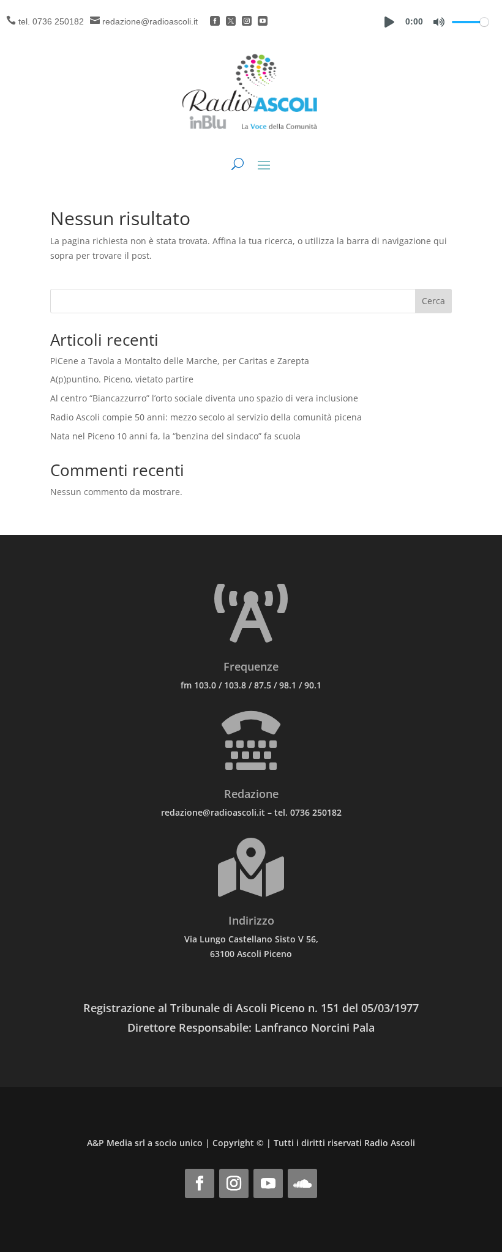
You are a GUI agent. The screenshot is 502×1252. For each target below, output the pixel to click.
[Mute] (439, 22)
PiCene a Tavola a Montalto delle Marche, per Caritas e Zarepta (179, 361)
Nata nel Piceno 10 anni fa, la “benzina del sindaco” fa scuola (175, 436)
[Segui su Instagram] (234, 1183)
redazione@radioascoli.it (150, 21)
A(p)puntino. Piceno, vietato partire (121, 379)
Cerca (433, 301)
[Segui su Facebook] (199, 1183)
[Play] (389, 22)
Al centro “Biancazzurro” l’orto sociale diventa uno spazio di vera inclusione (204, 398)
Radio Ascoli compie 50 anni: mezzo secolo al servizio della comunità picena (206, 417)
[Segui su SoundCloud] (302, 1183)
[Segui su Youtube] (268, 1183)
